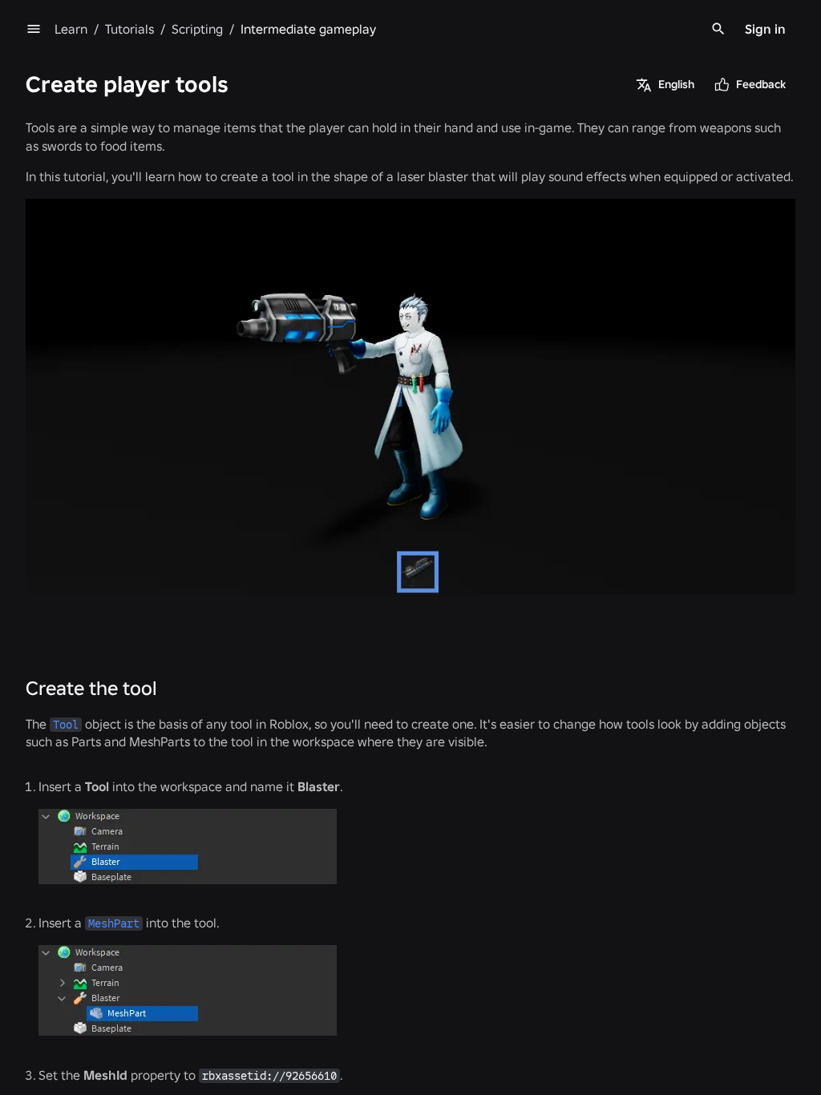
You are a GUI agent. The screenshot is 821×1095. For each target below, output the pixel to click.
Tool (66, 724)
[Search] (718, 28)
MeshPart (114, 923)
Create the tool (91, 688)
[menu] (33, 28)
